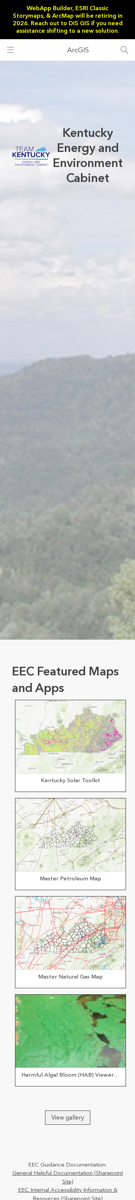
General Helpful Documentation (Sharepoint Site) (67, 1177)
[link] (70, 746)
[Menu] (10, 50)
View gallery (67, 1117)
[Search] (124, 50)
